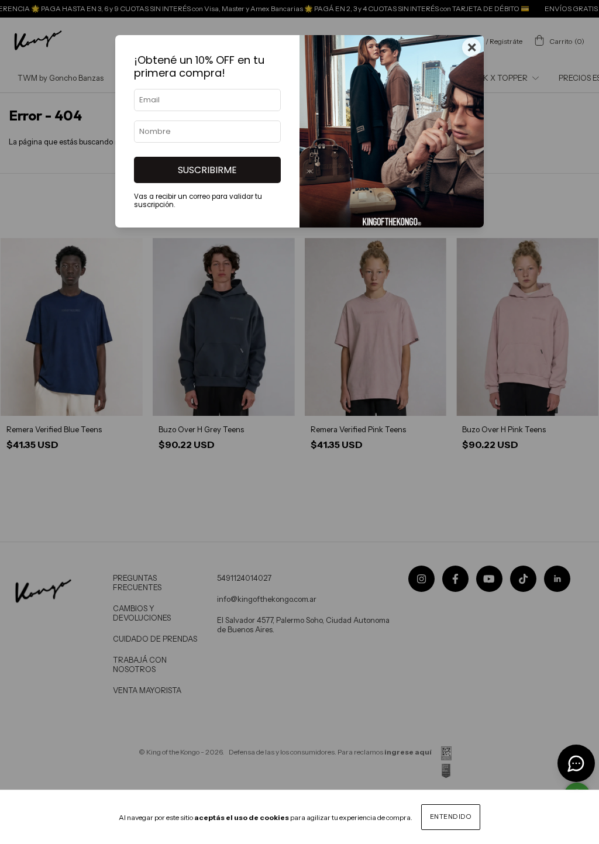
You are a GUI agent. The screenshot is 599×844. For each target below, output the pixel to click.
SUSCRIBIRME (207, 170)
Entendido (451, 816)
